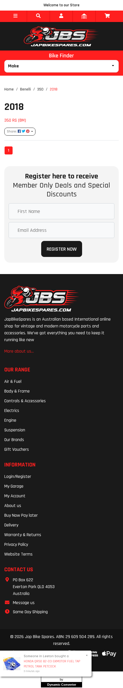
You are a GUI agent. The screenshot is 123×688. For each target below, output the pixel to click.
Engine (10, 420)
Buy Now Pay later (21, 515)
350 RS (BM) (15, 120)
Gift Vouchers (16, 449)
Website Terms (18, 554)
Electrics (11, 411)
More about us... (19, 351)
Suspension (14, 430)
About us (12, 506)
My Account (14, 496)
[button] (15, 16)
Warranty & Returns (22, 535)
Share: (12, 131)
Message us (24, 603)
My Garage (13, 486)
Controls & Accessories (25, 401)
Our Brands (14, 440)
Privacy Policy (16, 545)
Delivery (11, 525)
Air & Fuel (12, 382)
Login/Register (17, 477)
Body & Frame (17, 391)
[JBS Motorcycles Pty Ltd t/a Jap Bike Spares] (61, 36)
